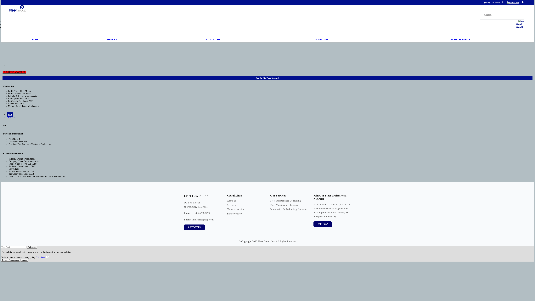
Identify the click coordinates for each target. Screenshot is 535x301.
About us (231, 200)
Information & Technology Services (288, 209)
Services (231, 205)
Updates (11, 117)
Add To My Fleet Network (267, 78)
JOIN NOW (323, 224)
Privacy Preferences (10, 260)
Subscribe (32, 247)
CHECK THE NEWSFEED (14, 72)
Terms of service (235, 209)
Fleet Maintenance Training (284, 205)
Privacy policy (234, 213)
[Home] (521, 21)
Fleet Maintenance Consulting (285, 200)
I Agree (24, 260)
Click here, (41, 257)
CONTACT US (194, 227)
